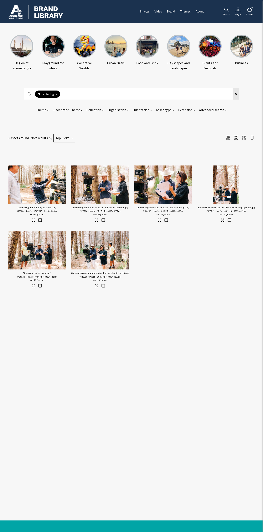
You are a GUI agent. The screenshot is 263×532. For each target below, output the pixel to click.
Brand (171, 11)
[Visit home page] (36, 11)
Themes (185, 11)
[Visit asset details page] (33, 220)
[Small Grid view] (244, 138)
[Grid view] (236, 138)
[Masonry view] (228, 138)
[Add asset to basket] (40, 220)
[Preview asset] (37, 184)
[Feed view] (252, 138)
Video (158, 11)
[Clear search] (236, 94)
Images (145, 11)
